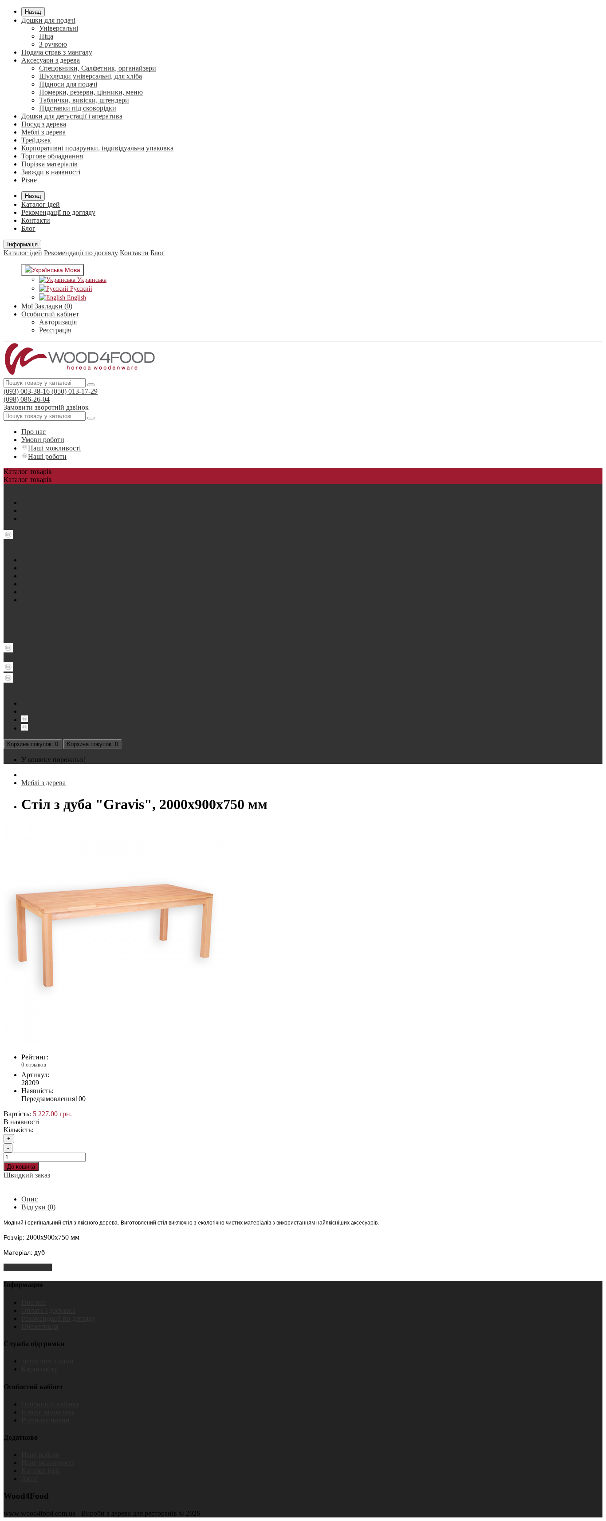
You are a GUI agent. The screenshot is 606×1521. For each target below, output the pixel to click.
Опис (29, 1199)
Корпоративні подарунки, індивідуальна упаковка (97, 148)
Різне (29, 180)
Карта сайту (39, 1369)
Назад (33, 11)
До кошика (21, 1166)
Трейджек (36, 140)
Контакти (35, 220)
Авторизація (58, 322)
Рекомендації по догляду (58, 212)
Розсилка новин (45, 1420)
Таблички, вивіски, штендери (84, 100)
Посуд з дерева (43, 124)
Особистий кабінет (50, 1404)
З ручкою (53, 44)
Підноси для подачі (68, 84)
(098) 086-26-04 (27, 399)
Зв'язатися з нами (47, 1361)
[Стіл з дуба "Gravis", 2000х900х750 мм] (114, 1042)
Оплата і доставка (48, 1310)
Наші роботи (47, 456)
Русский (80, 288)
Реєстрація (55, 330)
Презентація (39, 1326)
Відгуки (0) (38, 1207)
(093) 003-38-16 (27, 391)
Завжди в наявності (50, 172)
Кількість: (18, 1130)
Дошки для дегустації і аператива (71, 116)
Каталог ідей (40, 204)
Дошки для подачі (48, 20)
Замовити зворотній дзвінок (46, 407)
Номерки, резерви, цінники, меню (91, 92)
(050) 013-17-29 (74, 391)
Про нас (33, 431)
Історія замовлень (48, 1412)
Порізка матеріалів (49, 164)
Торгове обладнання (52, 156)
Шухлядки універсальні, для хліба (90, 76)
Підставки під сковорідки (77, 108)
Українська (90, 280)
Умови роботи (42, 439)
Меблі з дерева (43, 132)
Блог (28, 228)
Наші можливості (54, 448)
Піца (46, 36)
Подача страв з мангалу (56, 52)
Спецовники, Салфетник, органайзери (97, 68)
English (75, 297)
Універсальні (58, 28)
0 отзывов (33, 1064)
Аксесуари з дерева (50, 60)
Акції (29, 1478)
